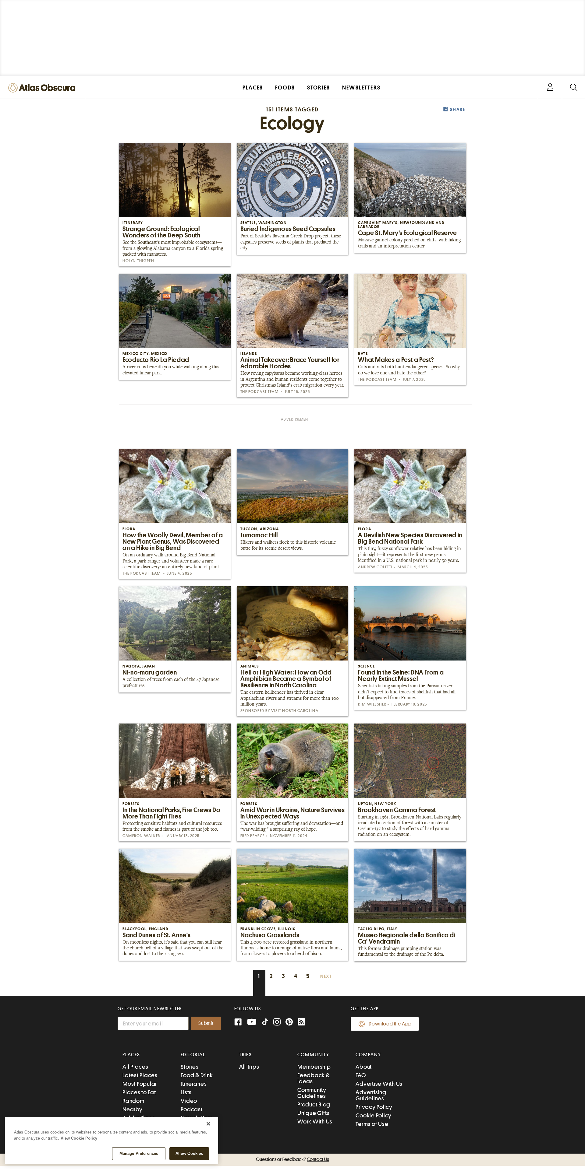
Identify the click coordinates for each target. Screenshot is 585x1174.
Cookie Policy (374, 1115)
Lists (186, 1092)
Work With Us (314, 1121)
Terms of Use (372, 1124)
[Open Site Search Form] (573, 87)
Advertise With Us (379, 1084)
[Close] (208, 1123)
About (364, 1067)
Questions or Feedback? (292, 1159)
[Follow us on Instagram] (277, 1023)
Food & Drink (197, 1075)
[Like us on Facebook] (238, 1023)
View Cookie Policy (79, 1138)
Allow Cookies (189, 1153)
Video (189, 1101)
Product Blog (313, 1104)
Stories (189, 1067)
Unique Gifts (313, 1113)
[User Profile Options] (550, 87)
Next (326, 976)
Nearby (132, 1109)
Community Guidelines (311, 1093)
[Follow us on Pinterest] (289, 1023)
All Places (135, 1067)
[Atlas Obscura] (43, 88)
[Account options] (550, 87)
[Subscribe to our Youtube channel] (251, 1023)
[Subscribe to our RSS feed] (301, 1023)
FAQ (361, 1075)
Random (133, 1101)
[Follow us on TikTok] (265, 1023)
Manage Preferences (138, 1153)
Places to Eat (139, 1092)
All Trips (249, 1067)
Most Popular (139, 1084)
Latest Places (140, 1075)
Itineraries (194, 1084)
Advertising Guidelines (371, 1095)
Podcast (191, 1109)
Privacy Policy (374, 1107)
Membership (314, 1067)
